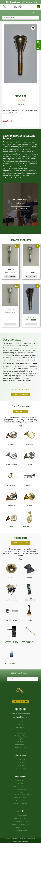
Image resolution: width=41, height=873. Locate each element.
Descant (11, 506)
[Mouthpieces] (11, 611)
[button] (38, 6)
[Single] (29, 455)
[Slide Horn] (11, 475)
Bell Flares (12, 578)
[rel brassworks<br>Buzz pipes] (29, 631)
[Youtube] (24, 709)
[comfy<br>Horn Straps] (29, 589)
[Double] (11, 434)
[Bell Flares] (11, 568)
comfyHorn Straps (29, 599)
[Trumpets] (29, 475)
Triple (29, 506)
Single (29, 465)
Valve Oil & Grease (11, 663)
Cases (29, 578)
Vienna (12, 526)
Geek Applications (24, 841)
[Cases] (29, 568)
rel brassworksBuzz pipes (29, 641)
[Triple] (29, 496)
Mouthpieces (24, 13)
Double (11, 444)
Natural (29, 444)
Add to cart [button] (10, 276)
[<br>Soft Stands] (11, 589)
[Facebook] (20, 709)
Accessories (14, 13)
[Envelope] (16, 709)
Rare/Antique (11, 465)
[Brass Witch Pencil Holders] (11, 631)
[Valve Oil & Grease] (11, 653)
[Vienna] (11, 517)
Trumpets (29, 485)
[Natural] (29, 434)
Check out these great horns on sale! (21, 2)
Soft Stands (11, 600)
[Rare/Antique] (11, 455)
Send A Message (20, 208)
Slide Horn (11, 485)
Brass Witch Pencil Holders (11, 641)
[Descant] (11, 496)
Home (7, 13)
